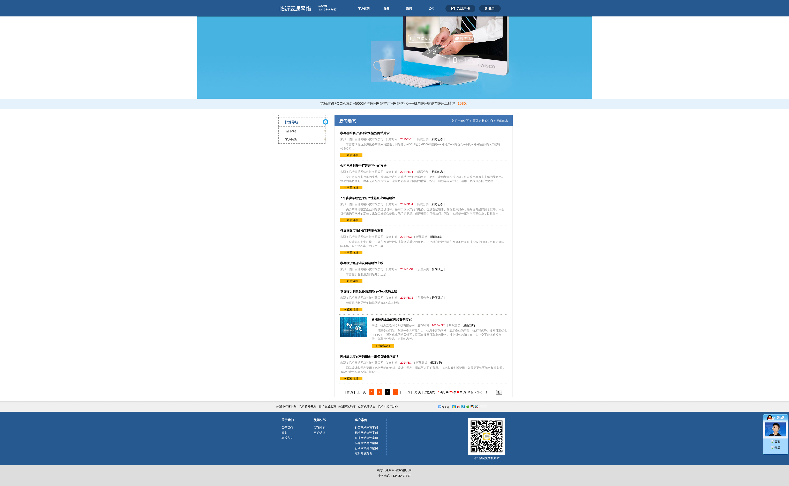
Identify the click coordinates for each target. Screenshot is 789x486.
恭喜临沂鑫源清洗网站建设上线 (361, 263)
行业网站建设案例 (366, 448)
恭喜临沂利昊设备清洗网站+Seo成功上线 (368, 291)
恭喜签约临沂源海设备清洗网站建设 (365, 133)
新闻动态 (291, 131)
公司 (432, 8)
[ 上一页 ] (362, 392)
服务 (386, 8)
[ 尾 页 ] (418, 392)
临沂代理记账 (366, 406)
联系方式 (287, 438)
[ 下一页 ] (406, 392)
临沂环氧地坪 (347, 406)
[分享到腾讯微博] (463, 406)
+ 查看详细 (351, 155)
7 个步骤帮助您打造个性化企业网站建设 (367, 198)
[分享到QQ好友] (472, 406)
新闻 (409, 8)
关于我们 (287, 420)
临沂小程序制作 (286, 406)
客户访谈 (291, 139)
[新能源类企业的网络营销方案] (353, 336)
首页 (475, 120)
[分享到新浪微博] (458, 406)
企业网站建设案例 (366, 438)
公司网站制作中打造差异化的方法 (363, 165)
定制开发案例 (363, 453)
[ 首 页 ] (350, 392)
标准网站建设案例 (366, 432)
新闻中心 (487, 120)
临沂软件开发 (307, 406)
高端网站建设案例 (366, 443)
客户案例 (364, 8)
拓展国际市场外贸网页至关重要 (361, 230)
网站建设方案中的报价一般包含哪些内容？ (369, 356)
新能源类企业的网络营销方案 (392, 319)
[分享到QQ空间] (454, 406)
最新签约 (437, 297)
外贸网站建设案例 (366, 427)
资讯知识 (320, 420)
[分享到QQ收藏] (476, 406)
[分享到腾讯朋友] (467, 406)
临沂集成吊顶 (327, 406)
